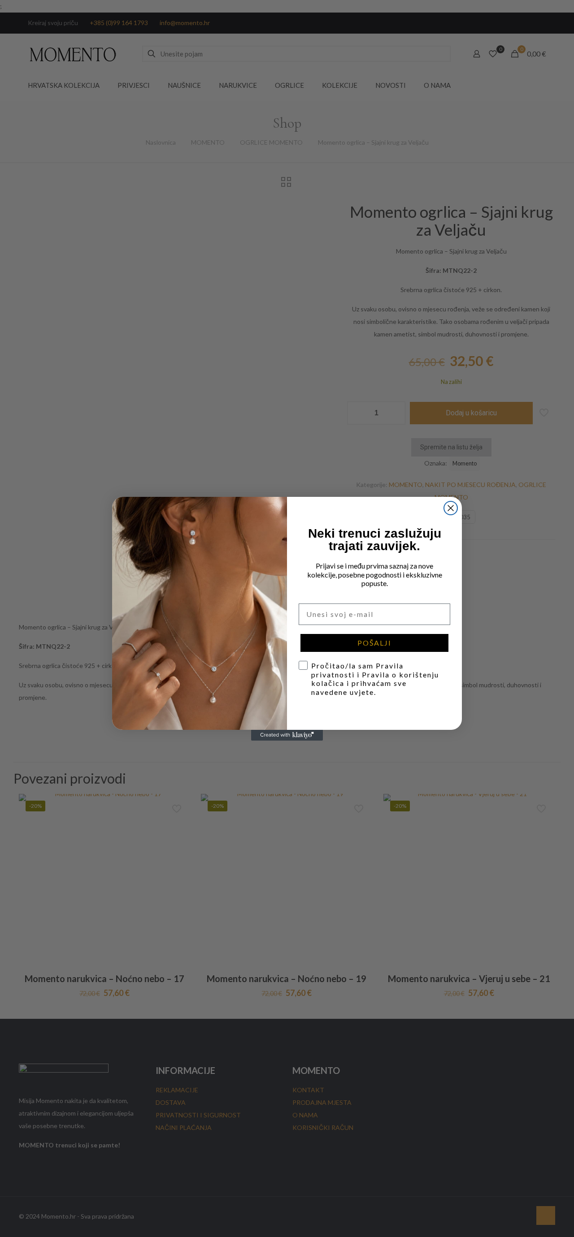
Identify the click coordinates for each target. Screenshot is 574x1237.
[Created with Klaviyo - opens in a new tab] (287, 735)
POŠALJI (374, 642)
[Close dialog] (450, 508)
